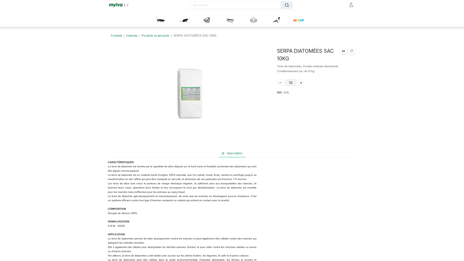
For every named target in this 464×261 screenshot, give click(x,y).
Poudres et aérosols (155, 35)
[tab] (232, 153)
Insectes (132, 35)
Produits (116, 35)
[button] (343, 50)
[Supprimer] (280, 82)
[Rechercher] (287, 5)
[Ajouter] (301, 82)
